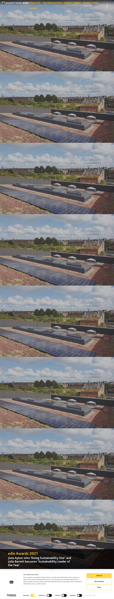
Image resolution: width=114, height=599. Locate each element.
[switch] (49, 595)
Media (95, 2)
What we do (35, 2)
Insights (77, 2)
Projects (67, 2)
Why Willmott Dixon (52, 2)
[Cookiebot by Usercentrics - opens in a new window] (11, 595)
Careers (86, 2)
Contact (33, 8)
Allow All (99, 575)
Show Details (89, 595)
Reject (99, 587)
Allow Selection (99, 581)
